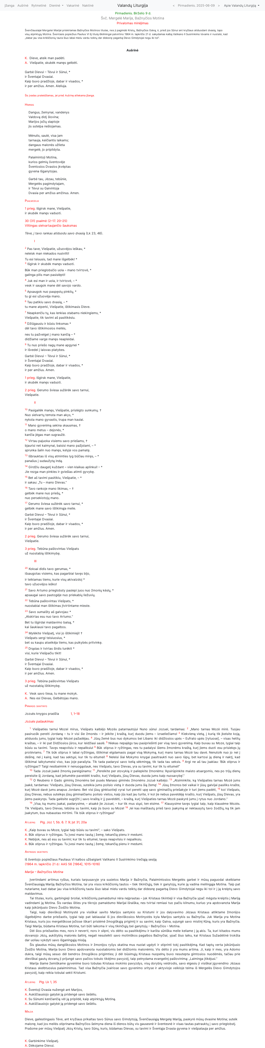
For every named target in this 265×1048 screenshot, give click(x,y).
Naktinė (88, 5)
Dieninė (55, 5)
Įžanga (9, 5)
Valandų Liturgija (132, 5)
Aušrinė (22, 5)
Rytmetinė (38, 5)
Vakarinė (73, 5)
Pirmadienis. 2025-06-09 (196, 5)
